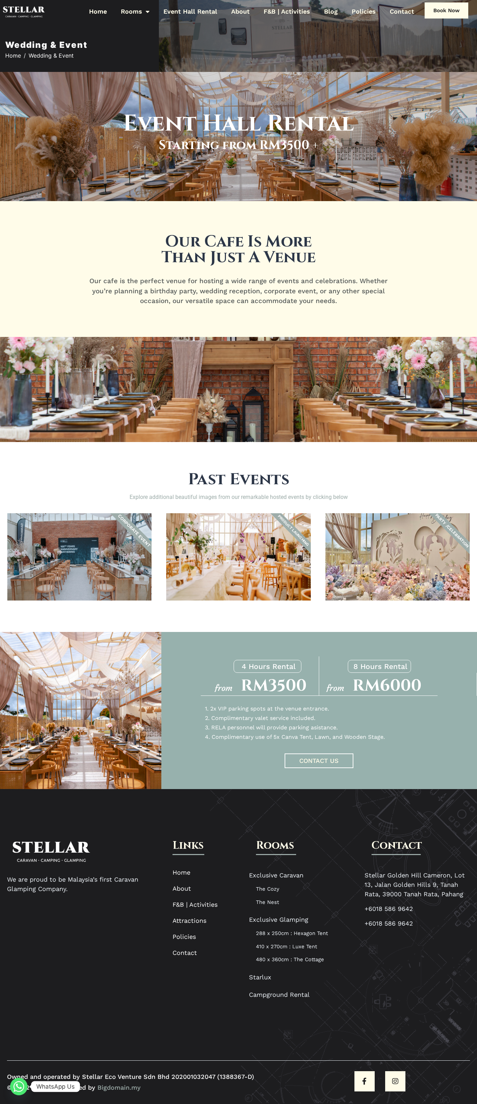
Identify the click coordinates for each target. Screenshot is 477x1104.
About (240, 11)
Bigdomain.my (119, 1087)
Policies (364, 11)
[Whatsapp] (19, 1086)
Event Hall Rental (190, 11)
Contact (402, 11)
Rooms (131, 11)
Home (98, 11)
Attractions (189, 920)
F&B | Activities (287, 11)
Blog (331, 11)
